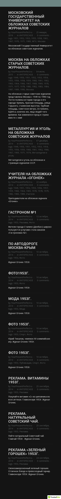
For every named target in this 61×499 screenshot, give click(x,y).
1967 (10, 41)
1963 (10, 83)
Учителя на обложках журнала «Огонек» (30, 176)
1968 (34, 83)
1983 (40, 86)
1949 (15, 77)
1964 (16, 83)
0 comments (43, 35)
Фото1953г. (18, 273)
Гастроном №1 (22, 212)
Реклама (23, 222)
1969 (40, 83)
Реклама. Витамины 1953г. (28, 380)
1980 (28, 86)
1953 (27, 38)
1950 (21, 77)
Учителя (30, 193)
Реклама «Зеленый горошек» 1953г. (27, 452)
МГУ (34, 41)
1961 (45, 38)
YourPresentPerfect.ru (21, 32)
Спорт (22, 334)
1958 (39, 38)
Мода (22, 308)
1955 (33, 38)
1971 (22, 41)
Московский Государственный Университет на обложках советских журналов (29, 20)
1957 (45, 188)
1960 (34, 80)
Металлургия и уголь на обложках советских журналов (29, 133)
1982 (34, 86)
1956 (16, 80)
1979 (46, 191)
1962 (46, 80)
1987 (10, 89)
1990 (22, 89)
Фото (32, 222)
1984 (46, 86)
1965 (28, 191)
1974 (28, 152)
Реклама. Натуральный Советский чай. (23, 417)
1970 (16, 41)
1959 (28, 80)
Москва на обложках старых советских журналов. (29, 64)
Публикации (25, 362)
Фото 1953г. (19, 324)
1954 (45, 77)
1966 (22, 83)
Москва (41, 41)
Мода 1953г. (19, 299)
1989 (28, 41)
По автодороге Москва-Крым (22, 246)
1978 (22, 86)
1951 (15, 38)
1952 (21, 38)
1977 (16, 86)
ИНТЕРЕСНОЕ (26, 35)
